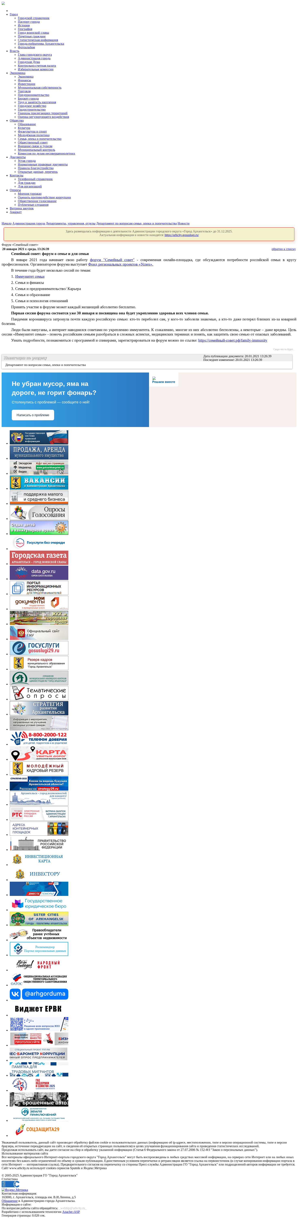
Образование (27, 124)
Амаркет (16, 212)
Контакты (16, 175)
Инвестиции (26, 84)
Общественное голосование (37, 201)
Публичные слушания (33, 204)
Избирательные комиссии (36, 69)
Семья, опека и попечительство (39, 139)
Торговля (24, 91)
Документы (18, 157)
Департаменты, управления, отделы (70, 223)
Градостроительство (32, 109)
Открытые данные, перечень (38, 171)
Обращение (10, 1201)
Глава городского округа (35, 54)
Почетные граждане (32, 36)
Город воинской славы (33, 32)
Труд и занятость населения (37, 102)
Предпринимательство (33, 95)
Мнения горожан (30, 193)
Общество (17, 120)
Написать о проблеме (33, 415)
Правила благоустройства (36, 168)
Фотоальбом (26, 47)
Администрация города (34, 58)
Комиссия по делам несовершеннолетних (46, 153)
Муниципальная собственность (39, 87)
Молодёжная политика (33, 135)
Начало (7, 223)
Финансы (24, 80)
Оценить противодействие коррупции (44, 197)
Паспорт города (29, 21)
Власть (14, 51)
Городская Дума (29, 62)
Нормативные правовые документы (43, 164)
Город (14, 14)
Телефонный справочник (35, 179)
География (25, 29)
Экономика (17, 73)
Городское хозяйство (32, 106)
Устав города (27, 160)
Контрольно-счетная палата (37, 65)
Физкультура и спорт (32, 131)
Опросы (15, 190)
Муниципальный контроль (36, 149)
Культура (24, 128)
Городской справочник (33, 18)
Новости (184, 223)
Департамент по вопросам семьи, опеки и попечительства (136, 223)
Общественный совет (33, 142)
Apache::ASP (71, 1212)
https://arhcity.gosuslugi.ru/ (182, 235)
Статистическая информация (38, 40)
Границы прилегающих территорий (43, 113)
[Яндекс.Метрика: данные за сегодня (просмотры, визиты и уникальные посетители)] (15, 1190)
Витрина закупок (22, 208)
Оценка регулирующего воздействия (43, 117)
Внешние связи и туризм (35, 146)
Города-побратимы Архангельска (41, 43)
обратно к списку (284, 249)
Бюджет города (28, 98)
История (24, 25)
